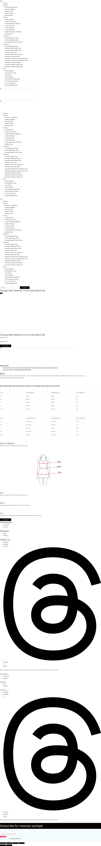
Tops (4, 68)
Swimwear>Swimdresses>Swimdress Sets (16, 58)
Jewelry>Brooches (10, 25)
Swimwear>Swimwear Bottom (13, 62)
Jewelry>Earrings (9, 27)
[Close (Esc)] (3, 843)
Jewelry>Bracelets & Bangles (12, 23)
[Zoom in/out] (22, 843)
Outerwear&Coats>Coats (11, 38)
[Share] (9, 843)
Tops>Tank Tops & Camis (11, 81)
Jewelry (5, 17)
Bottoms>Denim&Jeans (11, 7)
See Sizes (5, 346)
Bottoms (5, 5)
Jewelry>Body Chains (10, 21)
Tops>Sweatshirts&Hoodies (12, 79)
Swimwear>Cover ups (11, 52)
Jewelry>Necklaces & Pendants (13, 32)
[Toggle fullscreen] (15, 843)
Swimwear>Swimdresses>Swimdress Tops (16, 60)
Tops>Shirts (8, 75)
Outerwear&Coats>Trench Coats (13, 42)
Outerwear (6, 36)
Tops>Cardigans (9, 71)
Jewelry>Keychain (10, 29)
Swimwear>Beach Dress (11, 46)
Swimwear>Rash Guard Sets (12, 56)
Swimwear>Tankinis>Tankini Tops (14, 66)
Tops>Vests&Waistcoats (11, 85)
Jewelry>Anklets (9, 19)
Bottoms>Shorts (9, 13)
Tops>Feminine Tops (10, 73)
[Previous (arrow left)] (3, 845)
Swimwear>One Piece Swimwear (13, 54)
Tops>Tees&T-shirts (10, 83)
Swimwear (6, 44)
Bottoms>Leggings (10, 9)
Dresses (5, 3)
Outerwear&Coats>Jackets (12, 40)
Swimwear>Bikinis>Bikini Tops (13, 50)
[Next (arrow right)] (9, 845)
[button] (50, 1)
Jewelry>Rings (9, 34)
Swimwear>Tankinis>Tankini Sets (14, 64)
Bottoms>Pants (9, 11)
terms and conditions (15, 838)
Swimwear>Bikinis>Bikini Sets (13, 48)
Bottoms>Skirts (9, 15)
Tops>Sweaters (9, 77)
